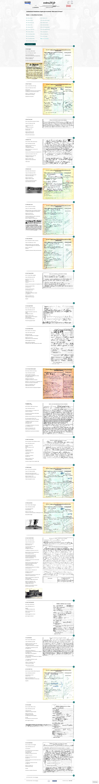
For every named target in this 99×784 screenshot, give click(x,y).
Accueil (72, 3)
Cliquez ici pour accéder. (49, 7)
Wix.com (37, 777)
